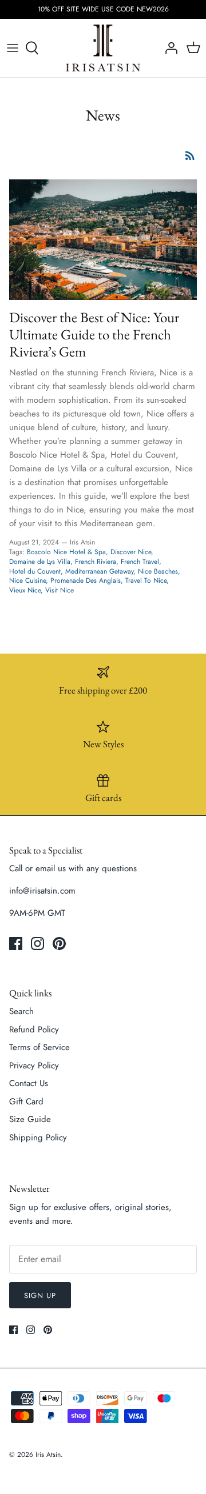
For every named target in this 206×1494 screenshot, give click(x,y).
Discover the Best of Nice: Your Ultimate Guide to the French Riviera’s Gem (94, 334)
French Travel (140, 561)
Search (21, 1011)
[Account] (168, 48)
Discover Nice (130, 552)
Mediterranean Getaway (99, 571)
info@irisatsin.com (42, 890)
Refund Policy (34, 1029)
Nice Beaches (158, 571)
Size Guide (30, 1119)
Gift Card (26, 1101)
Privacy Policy (34, 1065)
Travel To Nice (146, 580)
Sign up (40, 1295)
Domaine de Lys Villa (39, 561)
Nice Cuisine (27, 580)
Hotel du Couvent (35, 571)
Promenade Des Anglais (85, 580)
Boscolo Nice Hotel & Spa (66, 552)
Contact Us (28, 1083)
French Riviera (95, 561)
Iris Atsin (48, 1454)
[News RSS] (190, 155)
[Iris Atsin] (103, 48)
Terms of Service (39, 1047)
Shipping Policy (38, 1137)
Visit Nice (59, 590)
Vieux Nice (25, 590)
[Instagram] (37, 943)
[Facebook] (15, 943)
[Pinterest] (59, 943)
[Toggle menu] (12, 48)
